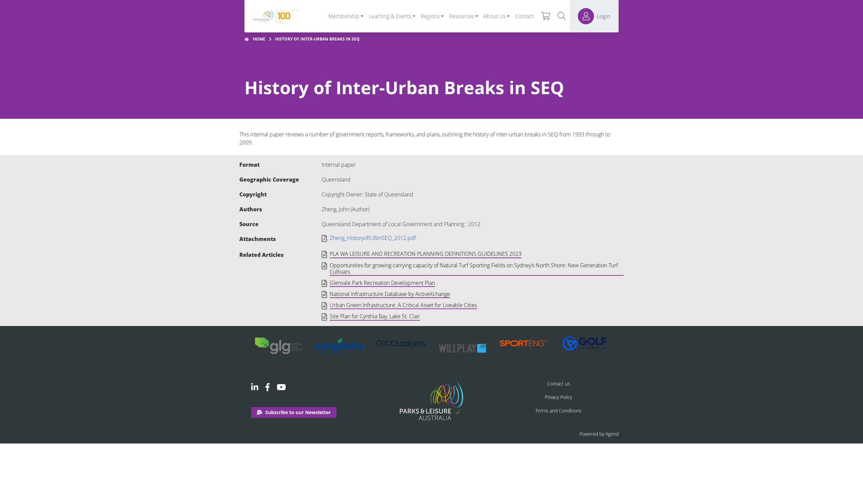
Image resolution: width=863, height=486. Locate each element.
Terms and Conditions (558, 410)
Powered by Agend (599, 434)
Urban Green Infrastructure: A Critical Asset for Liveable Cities (403, 305)
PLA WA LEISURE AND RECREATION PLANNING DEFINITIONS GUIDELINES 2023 (426, 254)
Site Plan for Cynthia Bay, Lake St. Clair (375, 316)
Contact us (558, 383)
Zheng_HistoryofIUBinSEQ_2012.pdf (373, 238)
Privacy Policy (558, 397)
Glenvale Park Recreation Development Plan (382, 283)
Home (259, 39)
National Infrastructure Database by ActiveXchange (390, 294)
